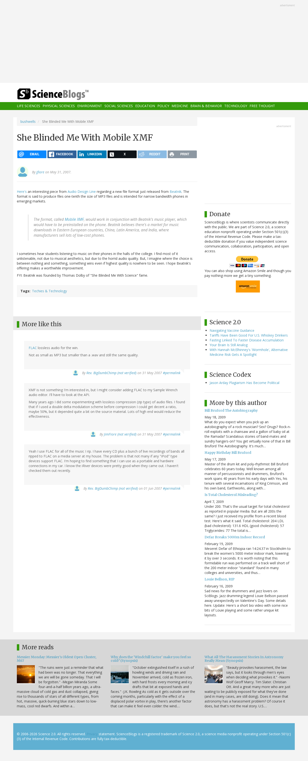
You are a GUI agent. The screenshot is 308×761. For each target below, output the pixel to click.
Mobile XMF (74, 219)
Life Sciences (28, 106)
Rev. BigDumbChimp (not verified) (111, 373)
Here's (22, 191)
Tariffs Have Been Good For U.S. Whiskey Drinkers (249, 335)
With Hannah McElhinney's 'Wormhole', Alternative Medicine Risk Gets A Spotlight (249, 352)
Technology (235, 106)
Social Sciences (118, 106)
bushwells (28, 121)
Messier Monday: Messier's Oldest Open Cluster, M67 (56, 659)
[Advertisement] (154, 42)
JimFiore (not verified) (120, 434)
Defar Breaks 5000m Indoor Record (235, 537)
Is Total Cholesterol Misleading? (231, 495)
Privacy (92, 734)
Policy (163, 106)
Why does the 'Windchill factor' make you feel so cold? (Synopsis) (151, 659)
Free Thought (262, 106)
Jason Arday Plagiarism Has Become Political (244, 382)
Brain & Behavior (206, 106)
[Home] (62, 94)
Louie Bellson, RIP (220, 579)
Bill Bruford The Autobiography (231, 410)
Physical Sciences (59, 106)
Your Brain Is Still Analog (229, 345)
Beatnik (175, 191)
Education (145, 106)
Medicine (180, 106)
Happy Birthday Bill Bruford (228, 452)
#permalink (171, 373)
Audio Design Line (82, 191)
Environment (89, 106)
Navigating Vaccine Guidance (232, 330)
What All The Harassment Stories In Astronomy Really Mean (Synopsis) (244, 659)
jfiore (40, 172)
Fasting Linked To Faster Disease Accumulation (247, 340)
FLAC (33, 347)
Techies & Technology (49, 291)
